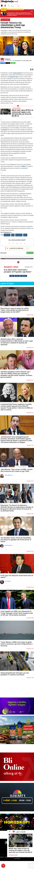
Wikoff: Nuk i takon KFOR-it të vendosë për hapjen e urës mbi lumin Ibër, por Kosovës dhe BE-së (20, 850)
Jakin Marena (9, 475)
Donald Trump (14, 76)
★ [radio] (9, 243)
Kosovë (4, 129)
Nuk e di (23, 275)
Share (3, 63)
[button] (3, 865)
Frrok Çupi (8, 581)
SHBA (23, 166)
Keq (17, 275)
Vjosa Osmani (17, 73)
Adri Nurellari (9, 545)
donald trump (7, 235)
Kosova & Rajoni (5, 19)
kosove (25, 235)
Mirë (12, 275)
